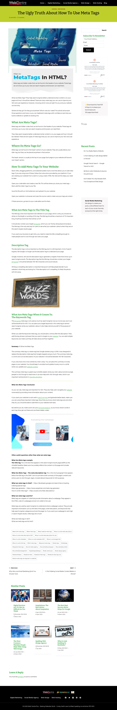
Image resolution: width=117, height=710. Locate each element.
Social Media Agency (31, 697)
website (55, 336)
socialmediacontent (61, 547)
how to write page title (53, 539)
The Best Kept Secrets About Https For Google (64, 607)
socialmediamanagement (19, 551)
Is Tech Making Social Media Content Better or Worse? (60, 571)
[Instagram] (73, 697)
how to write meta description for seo (46, 535)
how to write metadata (19, 539)
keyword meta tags (44, 543)
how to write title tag (18, 543)
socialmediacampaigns (46, 547)
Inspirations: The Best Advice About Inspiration (42, 607)
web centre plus (48, 551)
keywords (37, 224)
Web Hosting (97, 3)
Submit (88, 50)
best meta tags (31, 532)
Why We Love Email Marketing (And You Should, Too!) (22, 571)
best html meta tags (18, 532)
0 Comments (20, 18)
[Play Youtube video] (42, 431)
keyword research (44, 407)
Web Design (61, 9)
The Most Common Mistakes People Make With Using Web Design (20, 645)
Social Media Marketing (93, 201)
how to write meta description (63, 532)
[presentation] (20, 595)
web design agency (60, 551)
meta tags (56, 543)
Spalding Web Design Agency (41, 642)
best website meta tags (45, 532)
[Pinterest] (80, 697)
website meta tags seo (54, 555)
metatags (64, 543)
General (54, 9)
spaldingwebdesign (35, 551)
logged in (21, 676)
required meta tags (18, 547)
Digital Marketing (16, 697)
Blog (105, 3)
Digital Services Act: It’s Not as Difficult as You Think (19, 608)
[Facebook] (65, 697)
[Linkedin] (76, 697)
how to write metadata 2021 (36, 539)
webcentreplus (16, 555)
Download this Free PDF (95, 104)
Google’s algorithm (36, 377)
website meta (28, 555)
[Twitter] (69, 697)
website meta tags (39, 555)
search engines (43, 397)
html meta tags (32, 543)
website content (32, 367)
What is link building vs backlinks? (62, 643)
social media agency (32, 547)
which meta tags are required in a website (24, 558)
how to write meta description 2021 (22, 535)
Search (104, 30)
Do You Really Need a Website (94, 151)
